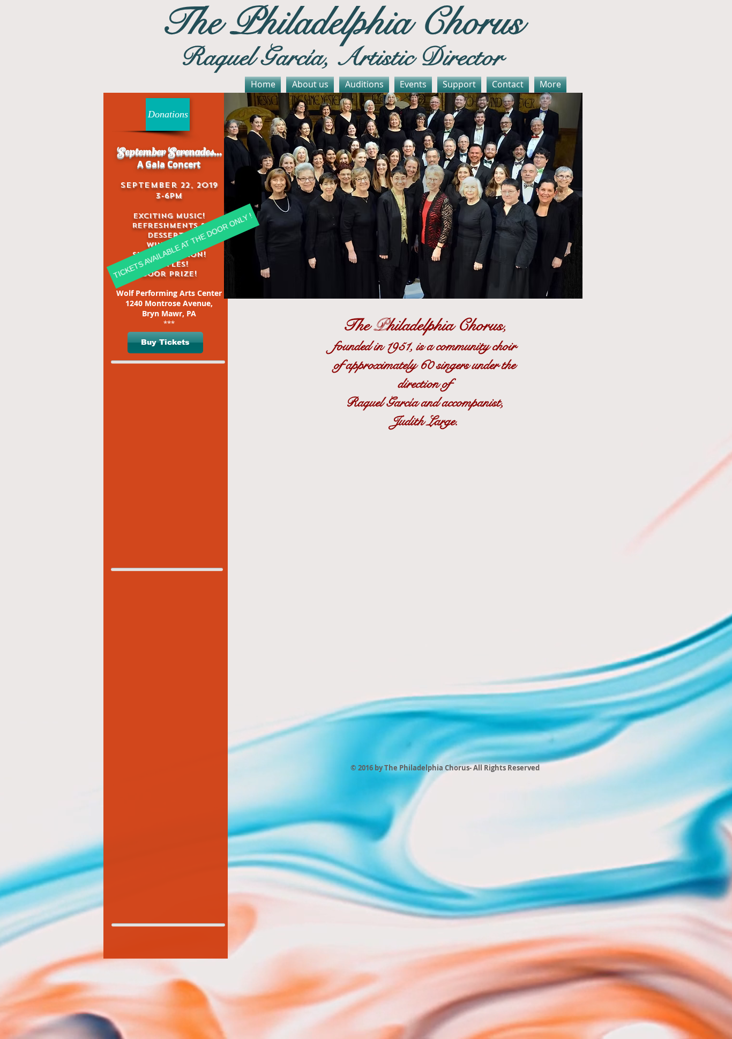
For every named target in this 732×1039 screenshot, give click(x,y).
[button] (165, 342)
